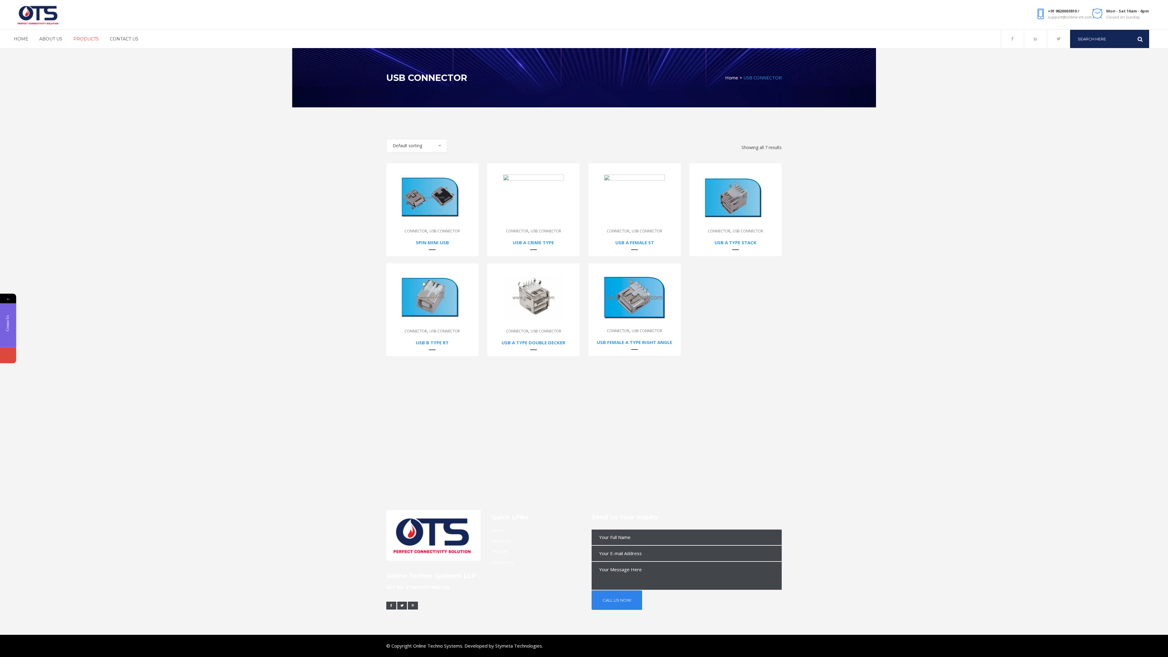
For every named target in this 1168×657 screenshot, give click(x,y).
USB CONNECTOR (444, 231)
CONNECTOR (416, 231)
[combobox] (416, 145)
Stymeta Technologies (518, 646)
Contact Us (502, 562)
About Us (501, 541)
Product (499, 551)
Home (731, 78)
